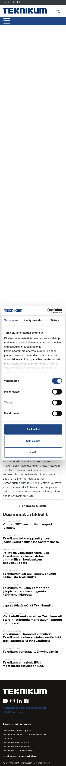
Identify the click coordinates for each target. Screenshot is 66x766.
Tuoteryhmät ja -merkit (18, 724)
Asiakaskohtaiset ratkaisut (20, 756)
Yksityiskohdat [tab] (33, 320)
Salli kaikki (33, 429)
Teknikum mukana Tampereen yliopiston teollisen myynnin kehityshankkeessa (26, 591)
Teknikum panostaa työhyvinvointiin (30, 651)
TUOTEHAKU (9, 738)
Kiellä (33, 452)
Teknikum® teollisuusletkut (16, 742)
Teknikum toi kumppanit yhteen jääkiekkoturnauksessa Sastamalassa (31, 540)
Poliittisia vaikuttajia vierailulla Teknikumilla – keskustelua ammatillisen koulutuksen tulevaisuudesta (26, 558)
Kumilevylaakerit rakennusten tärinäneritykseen (26, 763)
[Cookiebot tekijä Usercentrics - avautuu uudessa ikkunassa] (47, 310)
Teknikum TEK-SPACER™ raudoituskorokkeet (25, 734)
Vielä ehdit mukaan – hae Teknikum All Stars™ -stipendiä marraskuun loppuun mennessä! (32, 620)
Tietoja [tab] (55, 320)
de (14, 2)
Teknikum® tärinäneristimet (16, 746)
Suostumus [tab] (11, 320)
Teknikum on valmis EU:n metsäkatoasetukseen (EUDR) (25, 664)
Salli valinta (33, 440)
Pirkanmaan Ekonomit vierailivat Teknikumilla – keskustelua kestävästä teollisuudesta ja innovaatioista (32, 637)
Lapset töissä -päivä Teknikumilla (28, 605)
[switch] (57, 391)
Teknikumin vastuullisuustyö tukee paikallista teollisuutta (29, 575)
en (5, 2)
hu (19, 2)
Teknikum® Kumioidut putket (17, 730)
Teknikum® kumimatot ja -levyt (18, 750)
